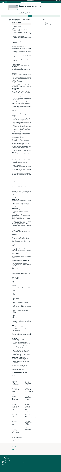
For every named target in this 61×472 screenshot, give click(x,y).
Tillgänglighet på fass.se (26, 458)
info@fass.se (18, 458)
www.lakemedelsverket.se (19, 323)
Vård (8, 2)
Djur (10, 2)
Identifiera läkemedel (34, 458)
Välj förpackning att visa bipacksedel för (16, 22)
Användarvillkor (25, 462)
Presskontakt (24, 460)
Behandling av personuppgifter (26, 459)
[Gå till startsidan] (2, 2)
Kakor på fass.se (25, 461)
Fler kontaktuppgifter (17, 460)
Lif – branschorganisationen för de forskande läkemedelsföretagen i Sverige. (6, 461)
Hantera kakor (25, 463)
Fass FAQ (33, 459)
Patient (6, 2)
